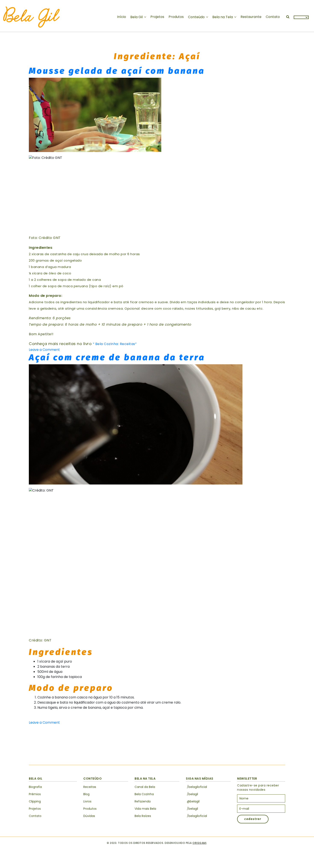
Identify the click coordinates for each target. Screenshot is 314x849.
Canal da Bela (145, 787)
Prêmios (35, 794)
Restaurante (251, 16)
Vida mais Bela (145, 809)
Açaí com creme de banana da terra (117, 357)
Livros (87, 801)
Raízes (143, 816)
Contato (273, 16)
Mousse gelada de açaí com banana (117, 71)
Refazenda (143, 801)
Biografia (35, 787)
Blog (86, 794)
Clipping (35, 801)
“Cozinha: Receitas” (115, 343)
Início (121, 16)
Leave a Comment (44, 349)
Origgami (199, 843)
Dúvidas (89, 816)
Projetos (157, 16)
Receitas (89, 787)
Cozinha (144, 794)
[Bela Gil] (31, 17)
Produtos (176, 16)
